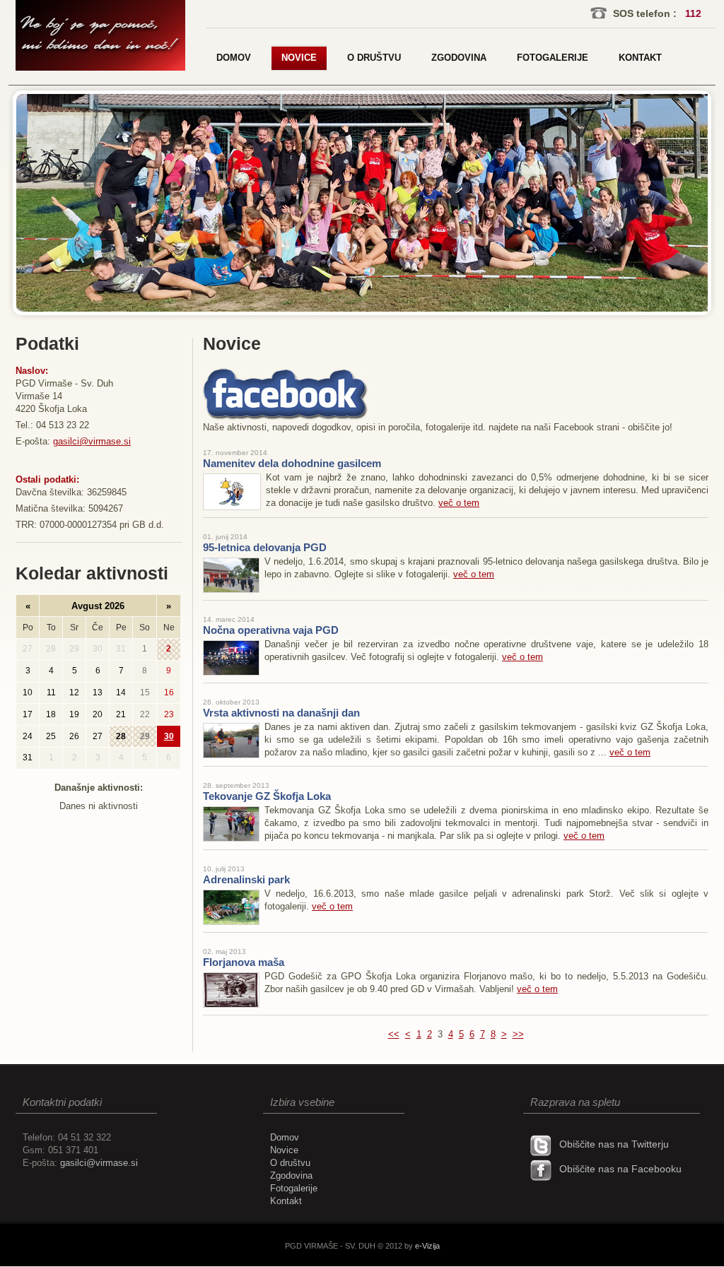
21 (121, 714)
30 (98, 649)
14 (121, 692)
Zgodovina (291, 1175)
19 (74, 714)
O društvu (290, 1162)
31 (121, 649)
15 (145, 692)
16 (169, 692)
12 (74, 692)
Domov (284, 1137)
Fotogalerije (293, 1188)
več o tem (458, 502)
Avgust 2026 (97, 606)
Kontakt (286, 1201)
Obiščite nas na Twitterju (614, 1144)
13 (98, 692)
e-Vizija (427, 1246)
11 (51, 692)
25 (51, 736)
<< (393, 1034)
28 (51, 649)
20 (98, 714)
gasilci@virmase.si (92, 441)
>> (518, 1034)
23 (169, 714)
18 (51, 714)
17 (28, 714)
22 (145, 714)
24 (28, 736)
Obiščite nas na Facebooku (620, 1168)
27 (28, 649)
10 (28, 692)
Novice (284, 1150)
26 (74, 736)
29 (74, 649)
